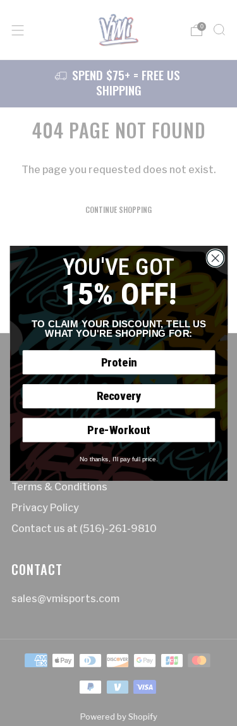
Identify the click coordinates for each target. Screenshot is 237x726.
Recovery (118, 395)
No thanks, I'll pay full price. (118, 458)
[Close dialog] (215, 258)
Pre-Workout (118, 429)
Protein (118, 361)
